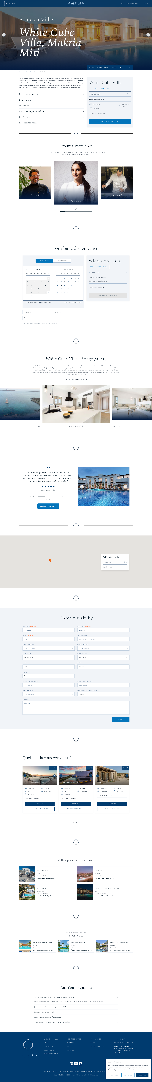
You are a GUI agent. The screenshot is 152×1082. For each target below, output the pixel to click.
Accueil (21, 72)
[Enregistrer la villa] (128, 94)
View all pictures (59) (76, 426)
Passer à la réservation (108, 295)
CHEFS (93, 1043)
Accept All (142, 1075)
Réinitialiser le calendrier (72, 302)
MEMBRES (70, 1043)
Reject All (114, 1075)
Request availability (48, 506)
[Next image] (148, 35)
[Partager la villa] (130, 94)
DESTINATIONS (49, 1046)
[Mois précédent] (26, 269)
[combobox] (131, 3)
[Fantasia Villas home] (4, 3)
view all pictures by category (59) (102, 67)
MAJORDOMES (96, 1039)
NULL (72, 935)
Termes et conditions (51, 1071)
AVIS (68, 1046)
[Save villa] (124, 562)
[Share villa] (126, 562)
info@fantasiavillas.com (124, 1043)
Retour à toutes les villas (100, 88)
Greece (32, 72)
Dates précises (44, 261)
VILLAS (46, 1043)
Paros (37, 72)
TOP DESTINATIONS (97, 1046)
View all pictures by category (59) (76, 379)
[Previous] (70, 209)
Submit (120, 719)
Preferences (128, 1075)
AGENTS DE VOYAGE (74, 1039)
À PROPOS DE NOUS (51, 1054)
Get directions (107, 567)
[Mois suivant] (79, 269)
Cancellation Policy (83, 1071)
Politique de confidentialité (67, 1071)
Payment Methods (97, 1071)
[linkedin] (80, 1063)
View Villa (39, 803)
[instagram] (71, 1063)
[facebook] (76, 1063)
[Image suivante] (54, 775)
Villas (26, 72)
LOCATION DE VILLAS (51, 1039)
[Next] (81, 209)
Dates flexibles (62, 261)
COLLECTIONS (49, 1050)
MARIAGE (70, 1050)
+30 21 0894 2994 (120, 1039)
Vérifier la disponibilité (110, 121)
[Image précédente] (24, 775)
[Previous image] (4, 35)
